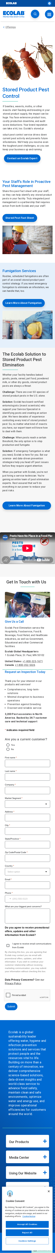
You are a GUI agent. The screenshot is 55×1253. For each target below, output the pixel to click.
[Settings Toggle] (49, 3)
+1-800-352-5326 (25, 665)
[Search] (35, 14)
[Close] (48, 1191)
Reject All (27, 1232)
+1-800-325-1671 (33, 661)
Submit (11, 1006)
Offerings (11, 27)
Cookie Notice (28, 1216)
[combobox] (27, 804)
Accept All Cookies (27, 1224)
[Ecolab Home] (14, 14)
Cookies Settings (27, 1241)
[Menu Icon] (49, 14)
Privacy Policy (13, 983)
